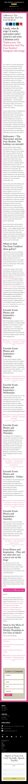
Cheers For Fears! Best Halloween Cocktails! (11, 606)
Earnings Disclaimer (4, 750)
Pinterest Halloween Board (18, 344)
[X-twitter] (17, 6)
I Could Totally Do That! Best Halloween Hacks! (12, 609)
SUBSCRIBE (14, 778)
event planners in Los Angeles (13, 286)
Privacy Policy (2, 743)
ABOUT (3, 706)
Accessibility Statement (3, 746)
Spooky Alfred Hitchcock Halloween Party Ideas (13, 640)
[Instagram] (16, 6)
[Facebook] (10, 6)
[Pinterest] (12, 6)
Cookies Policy (2, 748)
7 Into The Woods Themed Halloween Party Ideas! (14, 646)
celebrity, (20, 304)
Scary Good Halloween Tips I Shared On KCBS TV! (13, 604)
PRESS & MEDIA (5, 723)
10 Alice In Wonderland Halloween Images (13, 651)
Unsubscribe (3, 751)
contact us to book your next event (12, 616)
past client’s (6, 304)
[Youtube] (14, 6)
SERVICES (4, 714)
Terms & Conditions (2, 744)
